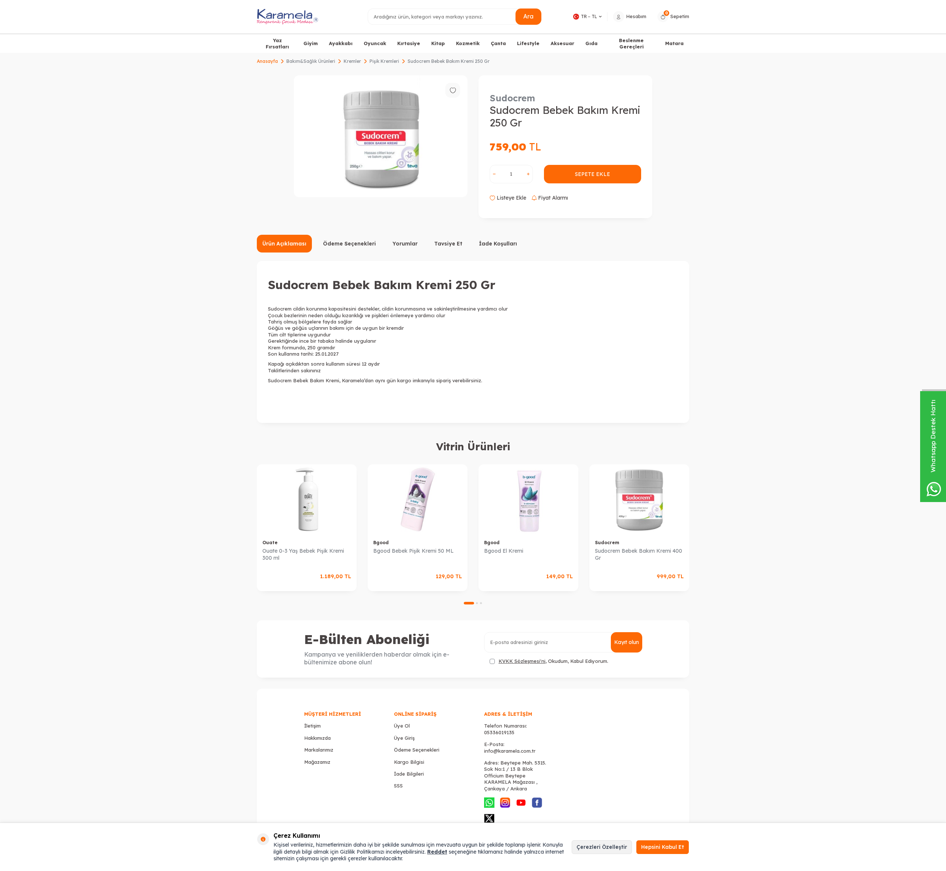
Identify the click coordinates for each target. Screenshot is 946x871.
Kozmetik (468, 43)
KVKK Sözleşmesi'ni (521, 661)
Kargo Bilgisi (409, 762)
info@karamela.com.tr (509, 751)
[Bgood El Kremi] (528, 499)
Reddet (437, 851)
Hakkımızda (317, 738)
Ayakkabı (341, 43)
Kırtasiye (408, 43)
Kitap (438, 43)
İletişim (312, 726)
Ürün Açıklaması (284, 243)
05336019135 (499, 732)
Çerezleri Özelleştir (601, 847)
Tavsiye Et (448, 243)
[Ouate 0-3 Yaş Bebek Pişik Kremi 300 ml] (307, 499)
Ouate (270, 542)
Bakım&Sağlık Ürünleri (310, 61)
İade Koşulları (498, 243)
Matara (674, 43)
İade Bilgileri (409, 774)
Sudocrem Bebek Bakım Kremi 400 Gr (638, 554)
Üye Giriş (404, 738)
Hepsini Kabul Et (662, 847)
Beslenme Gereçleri (631, 43)
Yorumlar (405, 243)
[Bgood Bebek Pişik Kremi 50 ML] (417, 499)
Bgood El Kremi (503, 551)
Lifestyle (528, 43)
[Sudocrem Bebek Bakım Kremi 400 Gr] (639, 499)
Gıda (591, 43)
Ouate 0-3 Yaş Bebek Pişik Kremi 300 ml (303, 554)
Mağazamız (317, 762)
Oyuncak (375, 43)
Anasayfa (267, 61)
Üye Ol (402, 726)
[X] (489, 818)
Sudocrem (512, 98)
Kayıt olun (626, 642)
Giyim (310, 43)
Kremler (352, 61)
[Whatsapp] (489, 802)
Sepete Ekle (592, 174)
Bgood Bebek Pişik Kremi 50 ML (413, 551)
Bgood (381, 542)
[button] (469, 603)
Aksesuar (562, 43)
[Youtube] (521, 802)
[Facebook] (537, 802)
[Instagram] (505, 802)
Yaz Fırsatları (277, 43)
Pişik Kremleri (384, 61)
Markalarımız (318, 750)
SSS (398, 786)
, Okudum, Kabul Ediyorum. (553, 661)
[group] (380, 136)
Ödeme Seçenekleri (349, 243)
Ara (528, 16)
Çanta (498, 43)
